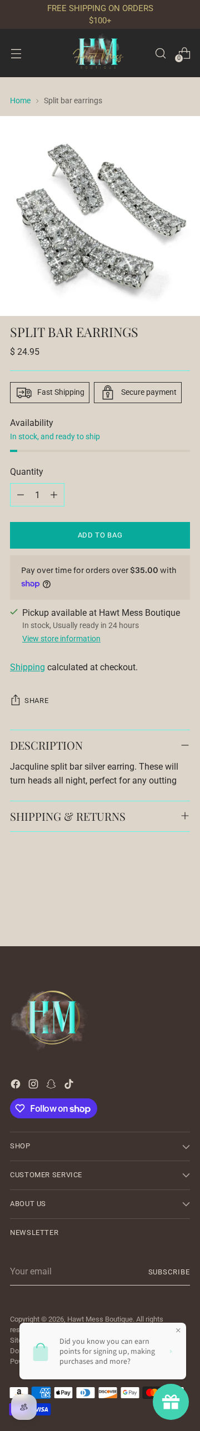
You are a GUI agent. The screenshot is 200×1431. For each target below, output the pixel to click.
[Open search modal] (160, 53)
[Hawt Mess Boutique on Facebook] (16, 1085)
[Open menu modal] (15, 53)
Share (36, 700)
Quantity (26, 471)
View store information (61, 639)
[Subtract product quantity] (21, 495)
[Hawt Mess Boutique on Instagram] (34, 1085)
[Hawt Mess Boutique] (100, 53)
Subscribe (169, 1272)
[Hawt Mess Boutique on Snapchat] (52, 1085)
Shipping (27, 667)
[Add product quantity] (54, 495)
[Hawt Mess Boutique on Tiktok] (70, 1085)
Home (20, 101)
